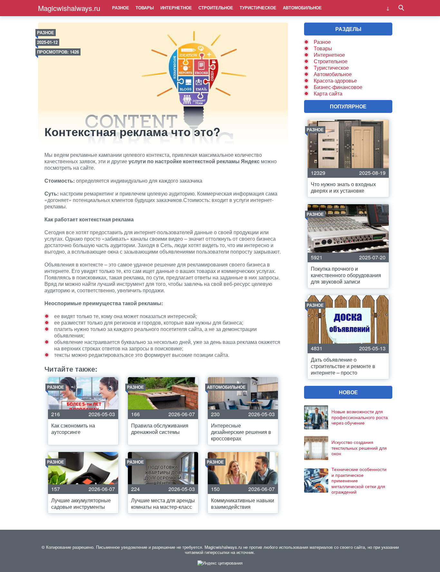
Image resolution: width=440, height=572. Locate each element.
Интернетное (176, 8)
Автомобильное (302, 8)
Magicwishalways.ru (69, 8)
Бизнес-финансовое (338, 87)
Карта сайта (328, 93)
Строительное (215, 8)
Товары (145, 8)
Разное (120, 8)
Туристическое (258, 8)
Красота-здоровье (335, 80)
